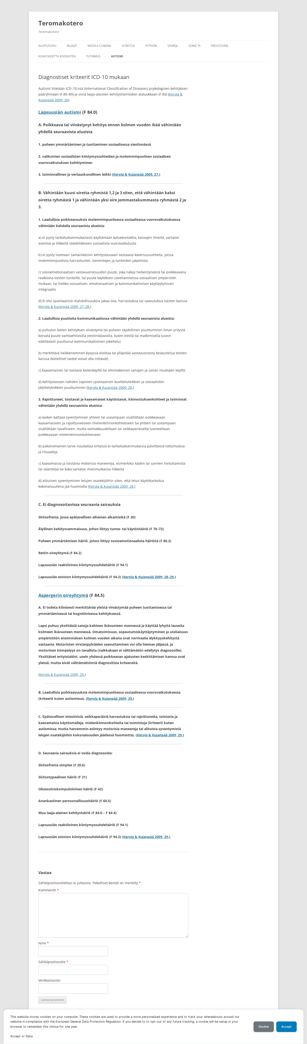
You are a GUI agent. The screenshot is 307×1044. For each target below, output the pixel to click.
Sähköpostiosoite (53, 962)
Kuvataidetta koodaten (57, 56)
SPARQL (172, 46)
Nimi (43, 943)
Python (151, 46)
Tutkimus (93, 56)
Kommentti (48, 890)
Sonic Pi (194, 46)
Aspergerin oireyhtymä (63, 595)
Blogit (72, 46)
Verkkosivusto (49, 980)
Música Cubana (99, 46)
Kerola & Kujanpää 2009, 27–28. (64, 306)
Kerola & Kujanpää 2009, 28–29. (149, 577)
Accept (286, 1026)
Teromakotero (60, 23)
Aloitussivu (47, 46)
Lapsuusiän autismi (59, 112)
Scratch (128, 46)
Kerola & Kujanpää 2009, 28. (110, 387)
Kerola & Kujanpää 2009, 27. (136, 174)
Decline (264, 1026)
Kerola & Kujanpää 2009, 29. (62, 674)
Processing (219, 46)
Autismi (117, 56)
